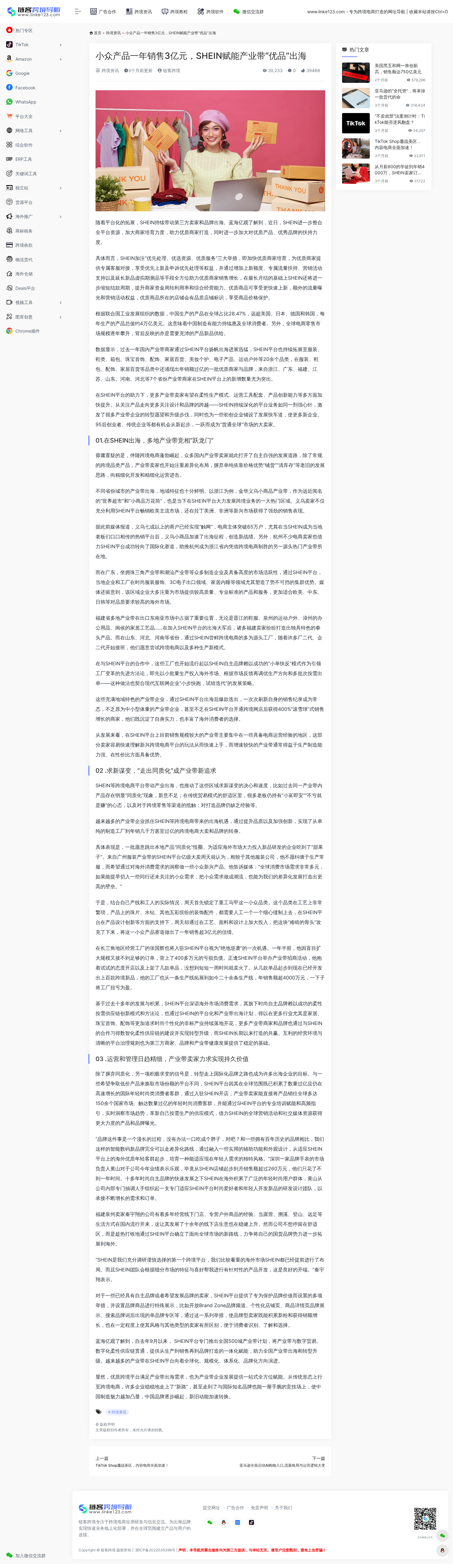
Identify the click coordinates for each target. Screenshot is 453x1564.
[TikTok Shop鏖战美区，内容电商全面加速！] (356, 148)
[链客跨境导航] (105, 1511)
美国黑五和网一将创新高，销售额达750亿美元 (398, 68)
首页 (97, 32)
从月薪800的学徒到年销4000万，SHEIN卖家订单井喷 (400, 170)
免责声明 (259, 1507)
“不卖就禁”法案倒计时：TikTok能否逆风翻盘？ (400, 119)
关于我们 (283, 1507)
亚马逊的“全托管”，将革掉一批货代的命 (400, 93)
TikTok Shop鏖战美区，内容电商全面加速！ (398, 144)
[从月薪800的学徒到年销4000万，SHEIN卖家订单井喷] (356, 174)
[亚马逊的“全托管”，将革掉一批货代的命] (356, 98)
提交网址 (211, 1507)
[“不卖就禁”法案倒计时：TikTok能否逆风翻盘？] (356, 123)
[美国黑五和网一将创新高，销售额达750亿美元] (356, 73)
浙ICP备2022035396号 (155, 1550)
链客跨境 (171, 70)
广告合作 (235, 1507)
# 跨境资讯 (117, 1412)
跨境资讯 (113, 32)
